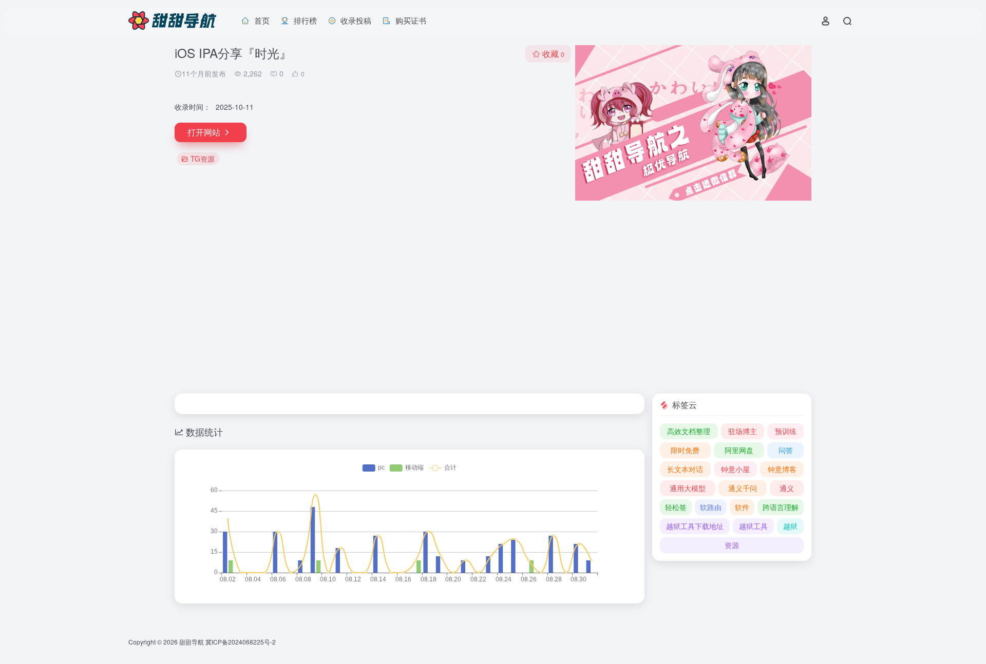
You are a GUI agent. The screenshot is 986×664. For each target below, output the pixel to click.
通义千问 (742, 488)
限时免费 (685, 450)
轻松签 (676, 507)
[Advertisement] (493, 297)
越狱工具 (753, 526)
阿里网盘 (739, 450)
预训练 (786, 431)
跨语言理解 (781, 507)
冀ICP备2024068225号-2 (240, 641)
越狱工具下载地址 (695, 526)
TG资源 (203, 158)
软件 (742, 507)
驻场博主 (742, 431)
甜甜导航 (191, 641)
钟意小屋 (735, 469)
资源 (732, 545)
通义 (787, 488)
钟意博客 (782, 469)
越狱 (790, 526)
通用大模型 (688, 488)
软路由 (711, 507)
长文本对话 (685, 469)
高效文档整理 (688, 431)
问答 (786, 450)
